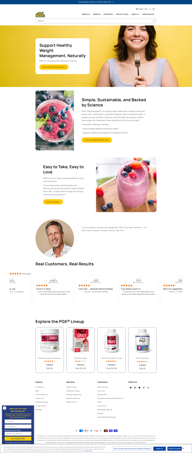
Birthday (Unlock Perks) (13, 430)
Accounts (101, 391)
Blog (37, 391)
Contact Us (101, 406)
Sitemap (39, 410)
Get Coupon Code (18, 438)
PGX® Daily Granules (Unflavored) (49, 358)
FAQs (99, 402)
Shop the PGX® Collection (54, 67)
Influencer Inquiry (73, 391)
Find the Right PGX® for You (97, 140)
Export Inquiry (71, 387)
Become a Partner (73, 398)
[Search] (154, 20)
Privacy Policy (41, 406)
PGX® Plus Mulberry (142, 358)
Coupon (100, 413)
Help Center (102, 395)
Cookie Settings (42, 402)
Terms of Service (42, 395)
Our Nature (40, 387)
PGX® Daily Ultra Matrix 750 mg (111, 358)
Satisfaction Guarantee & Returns (110, 398)
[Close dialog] (4, 408)
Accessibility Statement (106, 417)
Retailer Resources (73, 395)
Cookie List (40, 398)
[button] (86, 14)
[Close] (183, 448)
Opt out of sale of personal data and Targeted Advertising (132, 449)
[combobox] (96, 20)
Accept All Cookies (174, 449)
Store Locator (102, 387)
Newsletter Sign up (104, 410)
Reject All (159, 449)
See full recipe (53, 202)
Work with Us (71, 402)
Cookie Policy (88, 451)
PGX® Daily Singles (80, 358)
